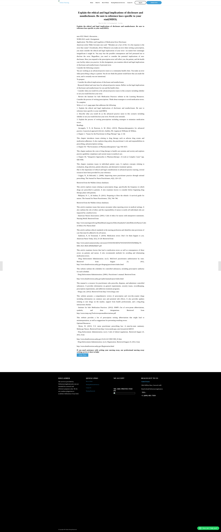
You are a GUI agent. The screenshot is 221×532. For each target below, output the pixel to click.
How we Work (89, 381)
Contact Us (88, 387)
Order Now (82, 355)
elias (121, 23)
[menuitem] (91, 2)
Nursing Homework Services (92, 384)
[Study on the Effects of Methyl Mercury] (1, 266)
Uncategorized (113, 23)
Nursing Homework (90, 391)
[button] (208, 528)
